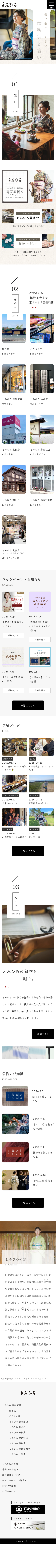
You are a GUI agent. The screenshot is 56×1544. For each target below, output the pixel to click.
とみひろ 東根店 (17, 1432)
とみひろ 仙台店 (17, 1426)
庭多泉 (12, 1410)
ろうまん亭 (15, 1416)
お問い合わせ (9, 1491)
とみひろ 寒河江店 (18, 1437)
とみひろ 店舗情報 (11, 1405)
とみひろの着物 (10, 1463)
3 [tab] (10, 56)
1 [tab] (2, 56)
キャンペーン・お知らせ (14, 1480)
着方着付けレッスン (12, 1474)
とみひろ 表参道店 (18, 1421)
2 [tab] (6, 56)
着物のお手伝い (10, 1469)
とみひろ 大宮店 (17, 1454)
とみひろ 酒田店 (17, 1443)
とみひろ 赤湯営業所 (19, 1448)
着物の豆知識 (9, 1485)
